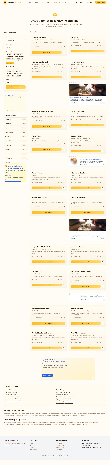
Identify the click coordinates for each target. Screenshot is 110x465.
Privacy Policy (33, 449)
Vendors (37, 2)
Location (9, 37)
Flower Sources (11, 66)
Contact (64, 2)
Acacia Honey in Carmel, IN (12, 392)
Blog (43, 2)
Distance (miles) (10, 45)
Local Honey (59, 449)
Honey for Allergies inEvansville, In (65, 401)
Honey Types (10, 51)
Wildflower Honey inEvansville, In (64, 403)
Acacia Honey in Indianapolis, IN (14, 399)
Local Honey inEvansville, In (63, 392)
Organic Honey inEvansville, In (64, 399)
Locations (57, 2)
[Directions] (64, 47)
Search (31, 2)
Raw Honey (59, 443)
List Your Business (100, 2)
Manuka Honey (60, 447)
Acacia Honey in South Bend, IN (14, 401)
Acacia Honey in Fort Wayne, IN (13, 396)
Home (31, 443)
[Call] (58, 47)
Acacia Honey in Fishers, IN (12, 394)
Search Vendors (17, 87)
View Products (46, 52)
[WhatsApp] (61, 47)
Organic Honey (60, 445)
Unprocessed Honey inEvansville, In (65, 396)
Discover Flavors (47, 375)
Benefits (49, 2)
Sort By (7, 79)
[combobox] (80, 2)
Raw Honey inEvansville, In (63, 394)
